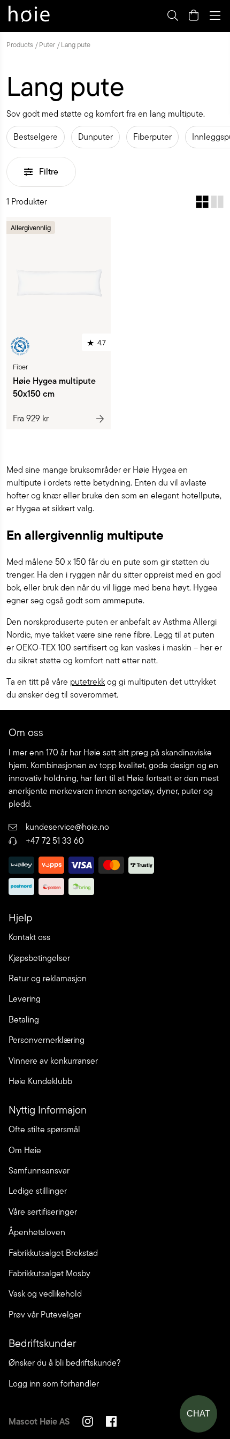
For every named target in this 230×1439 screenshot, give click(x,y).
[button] (202, 201)
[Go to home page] (29, 15)
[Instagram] (87, 1422)
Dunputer (95, 137)
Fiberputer (152, 137)
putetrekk (87, 682)
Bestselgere (35, 137)
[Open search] (172, 15)
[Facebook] (111, 1422)
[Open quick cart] (193, 15)
